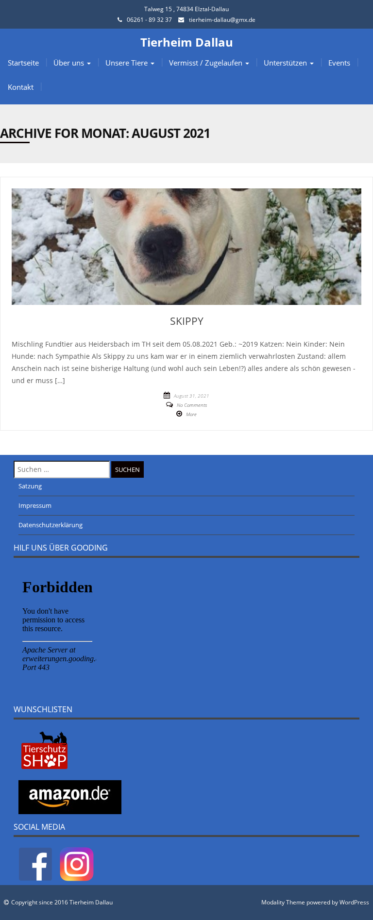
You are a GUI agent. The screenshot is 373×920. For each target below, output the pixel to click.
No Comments (192, 404)
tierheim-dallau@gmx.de (222, 20)
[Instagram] (77, 863)
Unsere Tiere (127, 62)
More (191, 414)
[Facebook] (35, 863)
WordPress (354, 902)
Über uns (69, 62)
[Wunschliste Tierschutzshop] (44, 749)
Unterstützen (286, 62)
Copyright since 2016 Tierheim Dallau (62, 902)
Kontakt (21, 87)
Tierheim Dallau (186, 42)
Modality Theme (283, 902)
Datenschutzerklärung (50, 524)
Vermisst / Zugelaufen (206, 62)
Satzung (30, 486)
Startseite (23, 62)
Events (339, 62)
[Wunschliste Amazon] (69, 796)
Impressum (34, 505)
